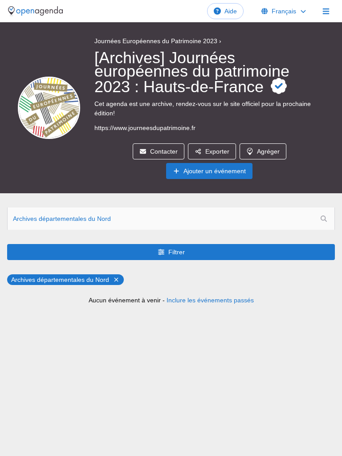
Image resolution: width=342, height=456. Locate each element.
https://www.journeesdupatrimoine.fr (144, 127)
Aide (230, 11)
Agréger (268, 151)
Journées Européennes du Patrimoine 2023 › (157, 41)
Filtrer (176, 252)
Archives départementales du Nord (60, 279)
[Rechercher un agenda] (324, 219)
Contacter (164, 151)
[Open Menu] (326, 11)
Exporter (217, 151)
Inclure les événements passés (210, 300)
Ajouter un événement (214, 171)
